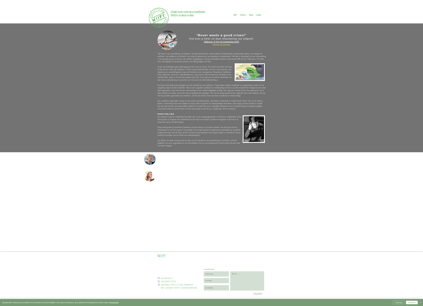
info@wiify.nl (166, 278)
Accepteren (412, 302)
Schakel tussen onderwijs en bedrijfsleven (188, 11)
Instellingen (399, 302)
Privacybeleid (114, 302)
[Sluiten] (420, 302)
